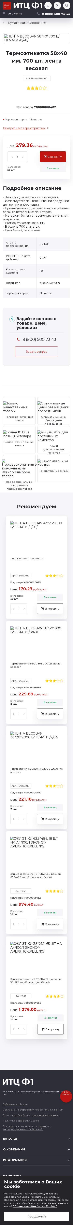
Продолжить (36, 1216)
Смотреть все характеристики (24, 128)
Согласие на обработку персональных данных (33, 1109)
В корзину (54, 156)
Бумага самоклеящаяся (27, 23)
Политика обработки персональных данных (31, 1115)
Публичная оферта (15, 1104)
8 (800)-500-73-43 (56, 13)
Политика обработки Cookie (21, 1120)
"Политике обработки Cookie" (35, 1206)
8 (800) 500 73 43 (39, 339)
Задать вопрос (36, 352)
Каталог (7, 6)
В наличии (53, 168)
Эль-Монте (15, 13)
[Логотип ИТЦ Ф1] (28, 6)
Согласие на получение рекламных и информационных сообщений (27, 1128)
